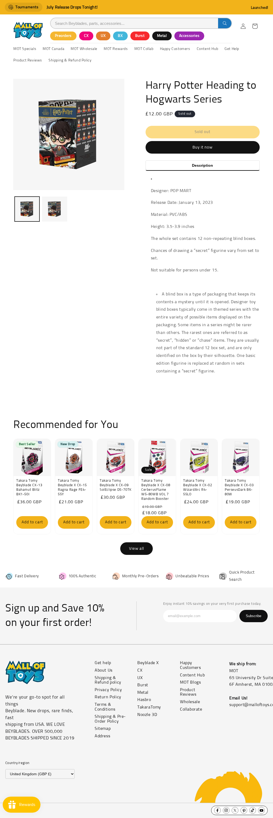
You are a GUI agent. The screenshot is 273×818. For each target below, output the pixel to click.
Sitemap (103, 728)
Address (102, 736)
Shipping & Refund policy (108, 680)
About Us (104, 670)
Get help (103, 663)
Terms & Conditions (105, 706)
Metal (162, 36)
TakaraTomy (149, 707)
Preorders (63, 36)
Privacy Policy (108, 690)
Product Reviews (188, 692)
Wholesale (190, 702)
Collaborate (191, 709)
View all (136, 549)
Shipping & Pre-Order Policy (110, 718)
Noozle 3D (147, 714)
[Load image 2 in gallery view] (54, 209)
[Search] (224, 23)
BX (120, 36)
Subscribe (253, 616)
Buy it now (202, 147)
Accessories (189, 36)
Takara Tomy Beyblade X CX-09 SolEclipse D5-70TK (115, 485)
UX (103, 36)
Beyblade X (148, 663)
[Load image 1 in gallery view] (27, 209)
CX (86, 36)
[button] (255, 26)
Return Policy (108, 697)
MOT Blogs (190, 682)
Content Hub (192, 675)
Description (202, 165)
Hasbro (144, 700)
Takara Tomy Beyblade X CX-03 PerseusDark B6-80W (239, 487)
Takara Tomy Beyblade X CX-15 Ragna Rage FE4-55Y (72, 487)
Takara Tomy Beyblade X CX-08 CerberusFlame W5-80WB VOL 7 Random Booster (155, 490)
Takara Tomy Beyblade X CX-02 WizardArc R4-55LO (197, 487)
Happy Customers (190, 665)
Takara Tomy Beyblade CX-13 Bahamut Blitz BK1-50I (29, 487)
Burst (140, 36)
